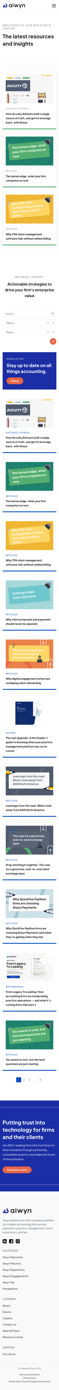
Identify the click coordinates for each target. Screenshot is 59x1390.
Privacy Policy (29, 1378)
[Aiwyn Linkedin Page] (6, 1241)
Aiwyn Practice (12, 1263)
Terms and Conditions (30, 1374)
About (6, 1305)
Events (7, 1312)
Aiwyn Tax (8, 1282)
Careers (7, 1318)
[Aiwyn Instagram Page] (19, 1241)
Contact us (9, 1324)
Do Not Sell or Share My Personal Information (29, 1381)
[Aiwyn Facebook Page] (12, 1241)
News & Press (11, 1330)
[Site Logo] (21, 5)
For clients (9, 1354)
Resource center (13, 1337)
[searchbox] (7, 322)
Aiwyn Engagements (15, 1276)
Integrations (10, 1288)
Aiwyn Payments (13, 1257)
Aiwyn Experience (14, 1269)
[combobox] (29, 323)
